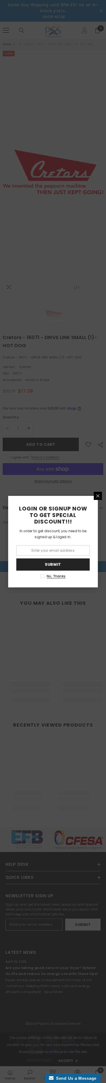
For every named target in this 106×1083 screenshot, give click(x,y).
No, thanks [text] (56, 576)
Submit (53, 564)
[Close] (98, 496)
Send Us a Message (75, 1078)
